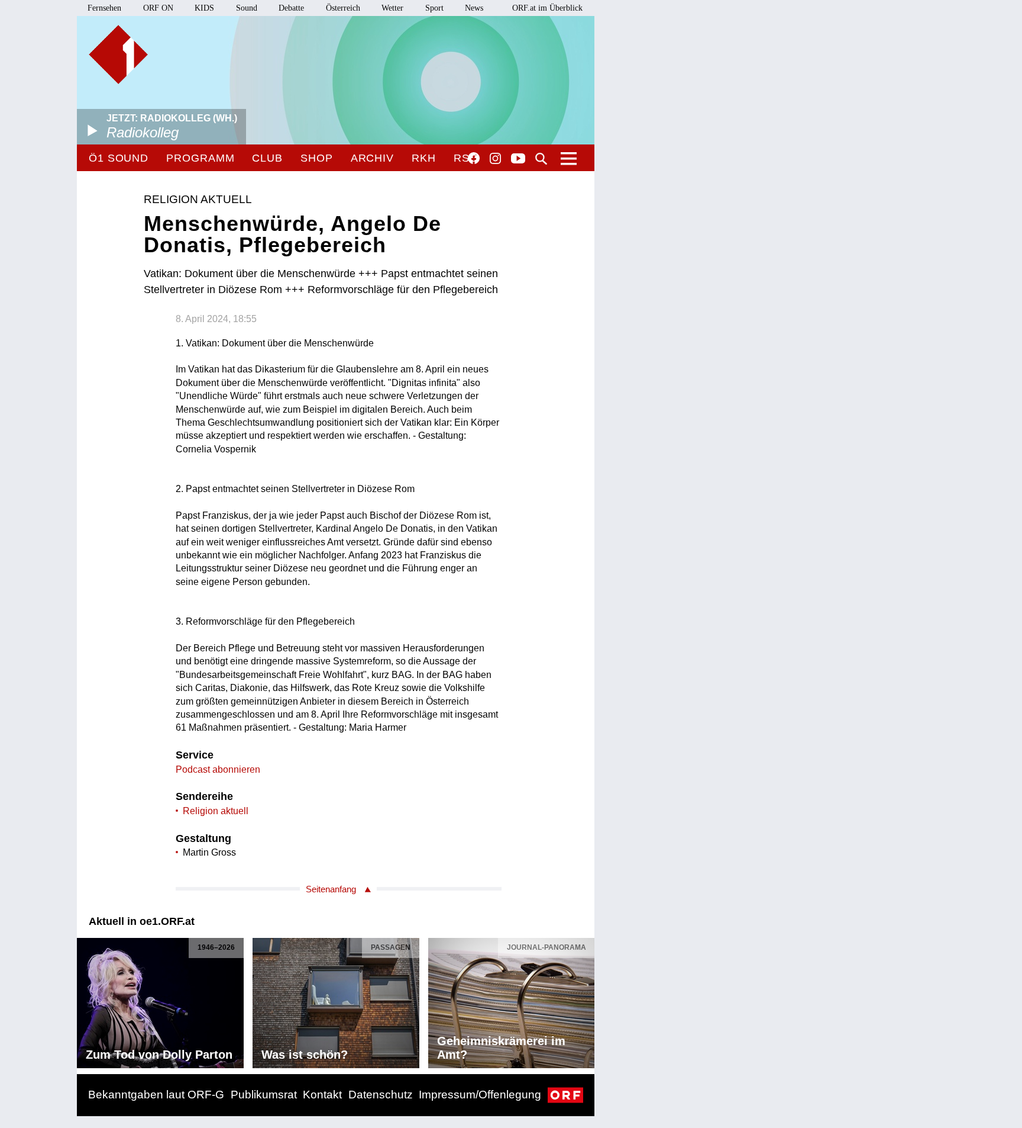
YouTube (518, 159)
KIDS (204, 8)
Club (267, 158)
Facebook (474, 158)
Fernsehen (104, 8)
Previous (86, 1000)
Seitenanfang (331, 889)
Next (584, 1000)
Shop (316, 158)
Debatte (291, 8)
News (474, 8)
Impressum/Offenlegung (480, 1094)
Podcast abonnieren (218, 769)
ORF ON (158, 8)
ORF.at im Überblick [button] (547, 8)
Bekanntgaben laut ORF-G (156, 1094)
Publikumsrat (264, 1094)
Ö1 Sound (118, 158)
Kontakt (322, 1094)
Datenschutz (380, 1094)
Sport (434, 8)
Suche (541, 159)
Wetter (392, 8)
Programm (200, 158)
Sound (246, 8)
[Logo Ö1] (118, 54)
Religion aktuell (215, 811)
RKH (424, 158)
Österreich (343, 8)
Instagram (495, 159)
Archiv (372, 158)
